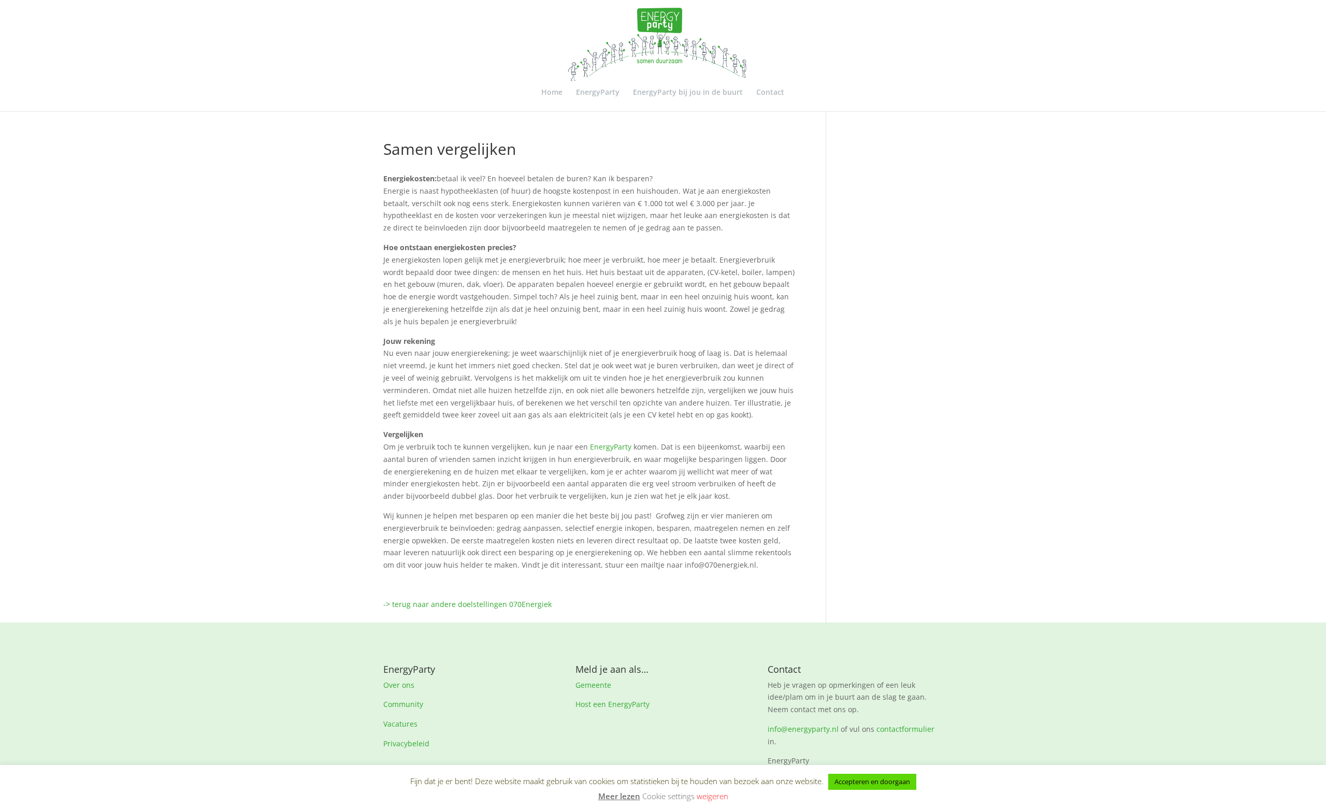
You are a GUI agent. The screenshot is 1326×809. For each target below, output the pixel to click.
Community (403, 704)
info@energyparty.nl (803, 729)
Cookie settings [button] (668, 796)
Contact (770, 93)
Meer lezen (619, 796)
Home (552, 93)
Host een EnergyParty (612, 704)
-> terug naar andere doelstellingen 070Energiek (467, 604)
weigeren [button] (712, 796)
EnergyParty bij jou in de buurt (688, 93)
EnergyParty (597, 93)
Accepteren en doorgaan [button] (872, 781)
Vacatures (400, 724)
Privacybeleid (406, 743)
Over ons (398, 685)
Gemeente (593, 685)
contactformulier (905, 729)
